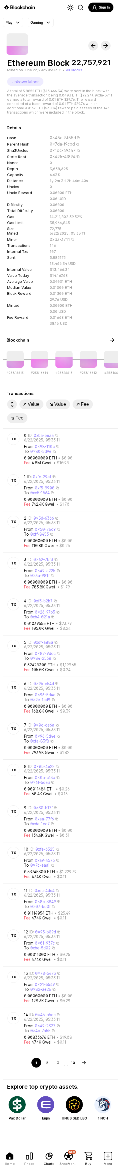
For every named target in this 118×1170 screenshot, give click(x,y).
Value (33, 404)
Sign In (104, 7)
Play (9, 22)
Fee (85, 404)
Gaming (36, 22)
